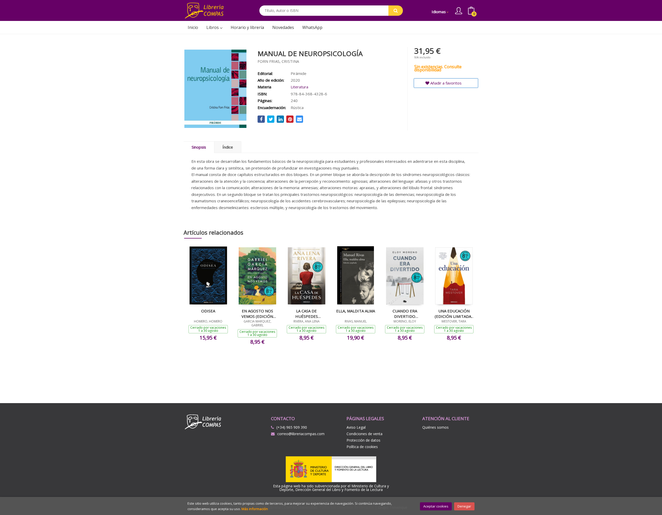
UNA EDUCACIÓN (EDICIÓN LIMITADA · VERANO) (454, 313)
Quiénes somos (435, 427)
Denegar (464, 506)
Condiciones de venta (364, 433)
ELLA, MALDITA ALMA (355, 310)
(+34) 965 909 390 (291, 427)
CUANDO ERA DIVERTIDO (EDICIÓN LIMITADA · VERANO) (405, 313)
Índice (227, 147)
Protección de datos (363, 440)
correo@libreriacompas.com (301, 433)
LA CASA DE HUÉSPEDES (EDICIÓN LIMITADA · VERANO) (306, 313)
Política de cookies (362, 446)
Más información (255, 508)
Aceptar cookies (435, 506)
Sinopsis (199, 147)
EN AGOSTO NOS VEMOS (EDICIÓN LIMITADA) (257, 313)
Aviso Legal (356, 427)
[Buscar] (395, 10)
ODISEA (208, 310)
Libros (213, 27)
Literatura (299, 86)
